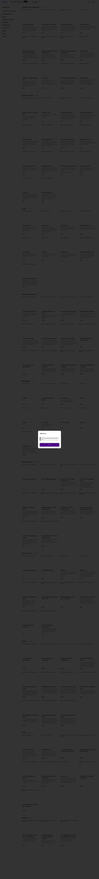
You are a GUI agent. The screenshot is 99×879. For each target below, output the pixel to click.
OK (49, 444)
